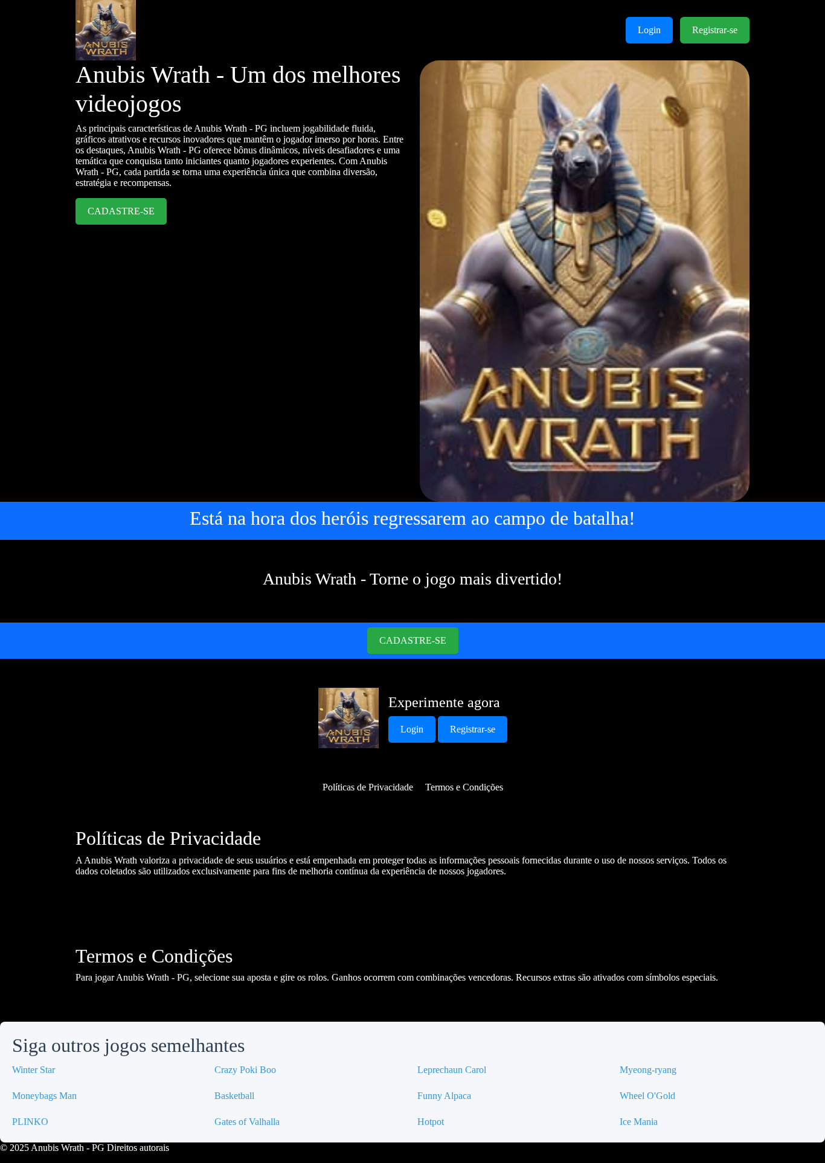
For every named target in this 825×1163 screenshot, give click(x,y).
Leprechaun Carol (451, 1070)
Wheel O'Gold (647, 1096)
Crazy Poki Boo (245, 1070)
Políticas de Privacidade (368, 787)
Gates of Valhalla (247, 1122)
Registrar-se (714, 30)
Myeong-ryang (648, 1070)
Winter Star (33, 1070)
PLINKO (30, 1122)
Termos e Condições (464, 787)
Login (649, 30)
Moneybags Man (44, 1096)
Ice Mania (639, 1122)
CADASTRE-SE (121, 211)
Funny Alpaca (444, 1096)
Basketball (234, 1096)
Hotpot (430, 1122)
